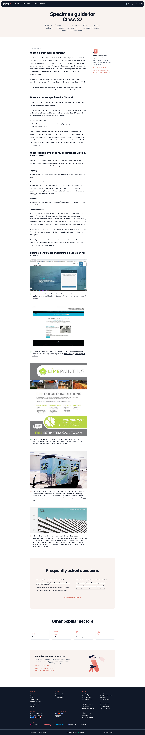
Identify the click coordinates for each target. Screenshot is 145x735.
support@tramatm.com (36, 713)
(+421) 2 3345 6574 (105, 708)
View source (69, 296)
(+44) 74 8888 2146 (87, 699)
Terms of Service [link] (34, 703)
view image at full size (59, 443)
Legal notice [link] (33, 732)
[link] (39, 635)
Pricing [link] (31, 695)
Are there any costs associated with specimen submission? (52, 587)
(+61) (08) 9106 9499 (87, 717)
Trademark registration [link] (61, 694)
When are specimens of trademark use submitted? (50, 580)
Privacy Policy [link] (42, 732)
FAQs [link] (31, 697)
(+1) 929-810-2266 (105, 699)
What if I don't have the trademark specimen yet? (90, 586)
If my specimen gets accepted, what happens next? (90, 583)
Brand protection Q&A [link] (35, 701)
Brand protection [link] (59, 695)
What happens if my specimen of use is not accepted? (91, 580)
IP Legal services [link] (59, 697)
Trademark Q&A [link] (34, 699)
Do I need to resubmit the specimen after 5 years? (90, 589)
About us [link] (32, 694)
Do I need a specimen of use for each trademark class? (51, 590)
